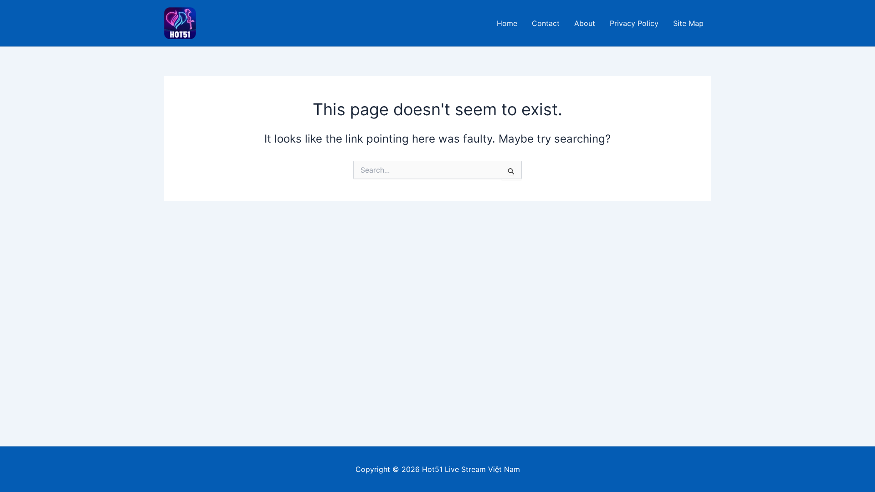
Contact (546, 23)
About (584, 23)
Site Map (688, 23)
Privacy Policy (634, 23)
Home (507, 23)
